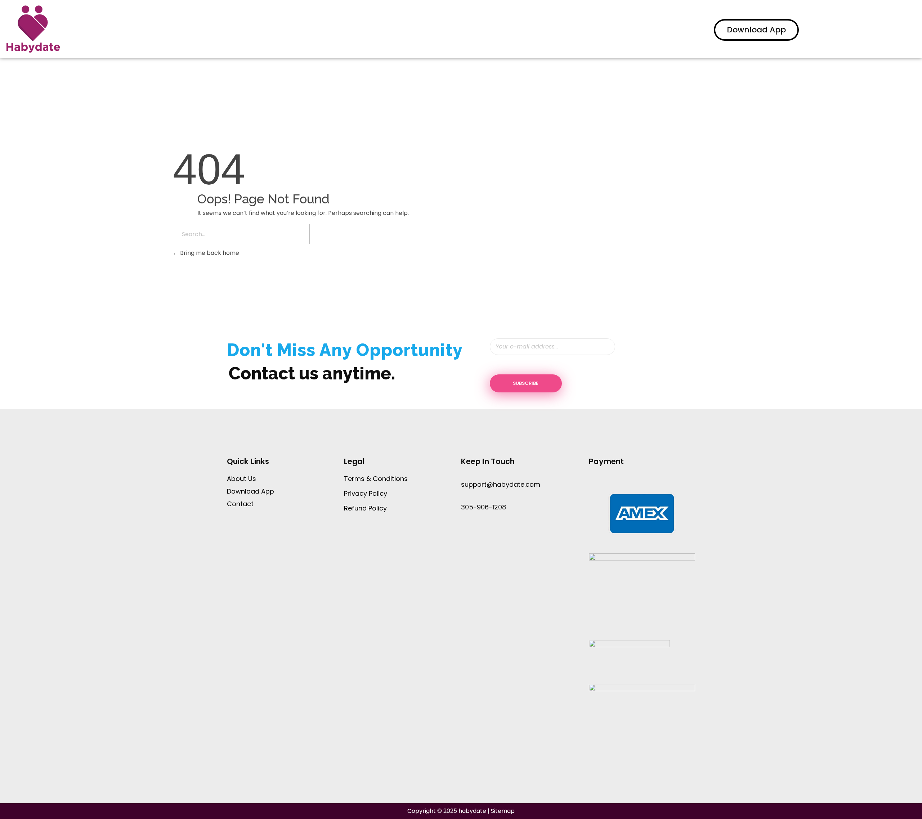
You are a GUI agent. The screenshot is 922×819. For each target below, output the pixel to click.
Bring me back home (209, 253)
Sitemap (503, 811)
